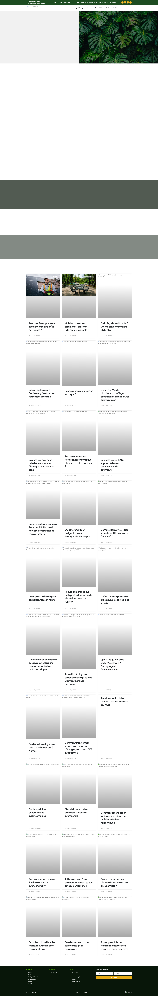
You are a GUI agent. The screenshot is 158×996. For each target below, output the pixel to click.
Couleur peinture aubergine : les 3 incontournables (37, 812)
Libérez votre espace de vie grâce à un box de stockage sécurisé (115, 600)
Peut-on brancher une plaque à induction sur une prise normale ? (114, 882)
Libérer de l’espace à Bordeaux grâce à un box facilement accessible (42, 393)
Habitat (101, 8)
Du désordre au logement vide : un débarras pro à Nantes (42, 747)
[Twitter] (125, 2)
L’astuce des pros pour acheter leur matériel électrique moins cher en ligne (41, 464)
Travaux (123, 8)
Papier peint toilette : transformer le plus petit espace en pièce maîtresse (114, 946)
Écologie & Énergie (78, 8)
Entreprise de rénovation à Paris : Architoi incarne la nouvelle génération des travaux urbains (43, 528)
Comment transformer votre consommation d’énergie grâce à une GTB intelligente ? (78, 747)
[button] (128, 7)
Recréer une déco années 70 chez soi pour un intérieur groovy (42, 882)
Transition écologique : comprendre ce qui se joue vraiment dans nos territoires (78, 679)
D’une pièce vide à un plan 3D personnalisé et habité (42, 598)
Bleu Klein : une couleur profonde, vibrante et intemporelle (76, 812)
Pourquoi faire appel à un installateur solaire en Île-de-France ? (42, 327)
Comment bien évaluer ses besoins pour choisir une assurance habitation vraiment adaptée (43, 664)
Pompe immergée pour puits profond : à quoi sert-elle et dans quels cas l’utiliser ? (78, 596)
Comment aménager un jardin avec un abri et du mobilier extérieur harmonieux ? (113, 817)
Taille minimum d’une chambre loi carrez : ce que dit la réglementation (78, 882)
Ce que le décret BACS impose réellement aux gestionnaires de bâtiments (113, 464)
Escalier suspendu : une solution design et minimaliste (77, 946)
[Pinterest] (128, 2)
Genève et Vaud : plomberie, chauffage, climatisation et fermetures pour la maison (115, 394)
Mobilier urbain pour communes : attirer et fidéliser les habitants (76, 327)
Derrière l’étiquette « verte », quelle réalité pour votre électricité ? (114, 533)
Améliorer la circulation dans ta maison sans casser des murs (115, 701)
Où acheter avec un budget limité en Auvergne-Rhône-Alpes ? (78, 533)
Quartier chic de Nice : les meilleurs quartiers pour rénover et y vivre (42, 946)
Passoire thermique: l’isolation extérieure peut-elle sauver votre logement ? (79, 461)
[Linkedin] (130, 2)
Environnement (91, 8)
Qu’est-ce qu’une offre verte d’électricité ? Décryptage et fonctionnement (112, 664)
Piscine (108, 8)
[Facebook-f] (122, 2)
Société (115, 8)
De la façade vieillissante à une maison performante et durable (114, 327)
